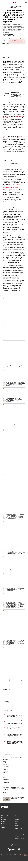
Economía (3, 817)
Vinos (2, 825)
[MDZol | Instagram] (12, 845)
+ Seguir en (6, 38)
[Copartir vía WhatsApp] (4, 41)
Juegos (16, 821)
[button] (26, 2)
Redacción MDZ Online (8, 34)
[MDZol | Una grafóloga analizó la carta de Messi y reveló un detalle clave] (23, 94)
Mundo (3, 821)
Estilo (2, 823)
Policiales (3, 819)
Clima (16, 815)
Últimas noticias (5, 815)
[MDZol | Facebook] (9, 845)
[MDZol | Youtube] (16, 845)
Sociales (3, 827)
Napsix (16, 825)
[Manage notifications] (25, 855)
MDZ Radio (17, 819)
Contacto (17, 833)
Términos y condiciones (20, 838)
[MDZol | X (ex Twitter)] (19, 845)
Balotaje (6, 701)
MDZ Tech (17, 823)
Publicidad (17, 831)
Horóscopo (17, 817)
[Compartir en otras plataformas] (7, 41)
